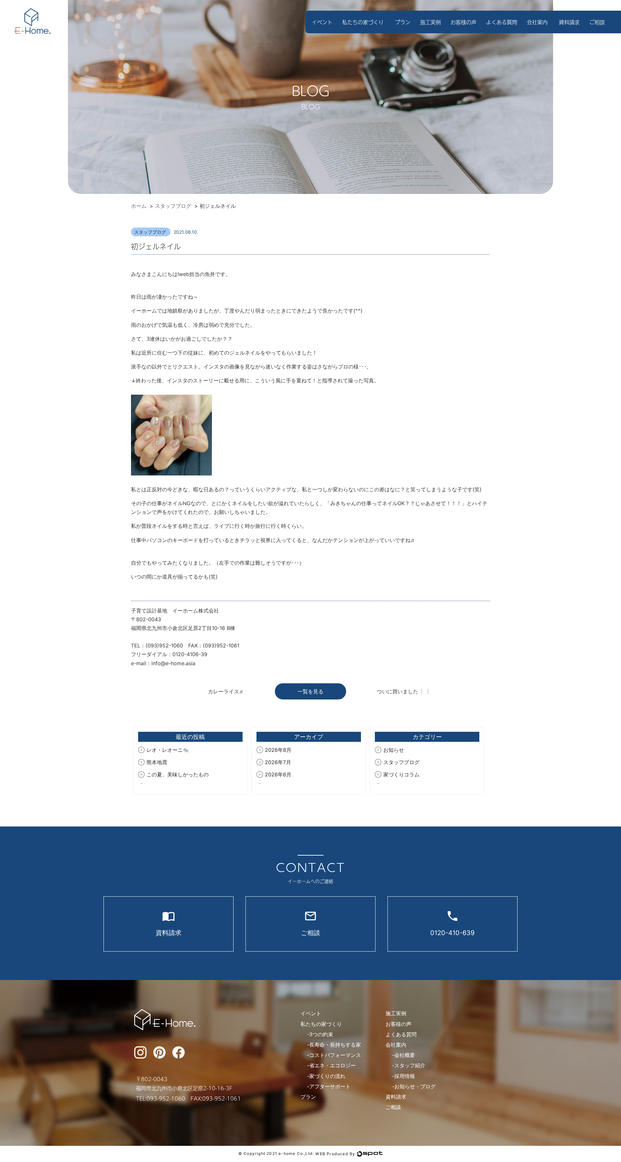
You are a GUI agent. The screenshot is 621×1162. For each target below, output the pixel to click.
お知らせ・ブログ (415, 1086)
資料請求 (569, 22)
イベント (322, 22)
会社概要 (404, 1055)
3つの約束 (321, 1034)
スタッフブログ (150, 232)
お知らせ (393, 750)
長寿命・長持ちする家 (335, 1044)
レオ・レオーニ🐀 (168, 750)
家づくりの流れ (327, 1076)
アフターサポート (330, 1086)
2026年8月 (278, 750)
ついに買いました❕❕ (404, 691)
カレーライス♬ (226, 691)
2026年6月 (278, 774)
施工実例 (430, 22)
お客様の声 (463, 22)
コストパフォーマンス (335, 1055)
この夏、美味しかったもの (178, 774)
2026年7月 (278, 762)
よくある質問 (501, 22)
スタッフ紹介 (409, 1065)
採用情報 (404, 1076)
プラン (402, 22)
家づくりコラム (401, 774)
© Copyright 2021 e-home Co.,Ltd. (276, 1153)
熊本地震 (157, 762)
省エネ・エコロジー (332, 1065)
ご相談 (597, 22)
